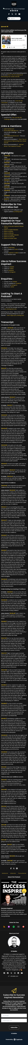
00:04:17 (4, 507)
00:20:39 (7, 173)
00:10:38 (4, 789)
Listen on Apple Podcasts (11, 230)
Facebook (11, 270)
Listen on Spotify (8, 231)
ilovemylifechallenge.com (11, 130)
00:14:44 (6, 166)
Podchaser (12, 247)
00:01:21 (4, 368)
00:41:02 (6, 187)
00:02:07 (12, 397)
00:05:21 (4, 550)
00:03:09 (4, 445)
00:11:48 (4, 840)
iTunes (16, 249)
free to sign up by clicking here (15, 315)
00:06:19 (9, 592)
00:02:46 (4, 428)
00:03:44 (10, 476)
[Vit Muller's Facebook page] (5, 973)
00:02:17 (9, 405)
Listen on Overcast (9, 236)
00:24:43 (7, 176)
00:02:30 (4, 415)
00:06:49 (12, 613)
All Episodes (13, 873)
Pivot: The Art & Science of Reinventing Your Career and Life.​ (12, 75)
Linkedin (12, 267)
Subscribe (14, 1027)
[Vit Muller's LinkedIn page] (19, 973)
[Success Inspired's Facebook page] (8, 14)
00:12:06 (9, 860)
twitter (12, 287)
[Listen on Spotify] (14, 926)
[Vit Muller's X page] (12, 973)
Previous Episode (22, 873)
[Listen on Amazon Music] (18, 926)
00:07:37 (4, 653)
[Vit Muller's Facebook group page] (8, 973)
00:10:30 (6, 163)
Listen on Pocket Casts (10, 238)
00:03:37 (12, 470)
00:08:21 (4, 685)
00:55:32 (6, 195)
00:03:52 (12, 490)
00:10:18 (4, 767)
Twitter (12, 268)
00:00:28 (7, 156)
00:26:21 (6, 180)
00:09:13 (4, 718)
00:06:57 (4, 621)
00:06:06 (4, 579)
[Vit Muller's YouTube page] (22, 973)
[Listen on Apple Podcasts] (9, 926)
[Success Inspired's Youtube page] (18, 14)
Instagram (12, 272)
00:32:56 (7, 183)
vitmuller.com (14, 976)
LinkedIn (14, 281)
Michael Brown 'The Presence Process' (14, 145)
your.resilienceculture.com (11, 136)
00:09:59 (4, 752)
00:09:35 (4, 735)
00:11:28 (4, 825)
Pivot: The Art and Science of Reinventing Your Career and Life (15, 141)
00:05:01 (4, 535)
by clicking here (17, 211)
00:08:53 (4, 703)
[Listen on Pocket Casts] (23, 926)
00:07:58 (4, 670)
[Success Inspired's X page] (11, 14)
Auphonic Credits (13, 253)
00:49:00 (7, 190)
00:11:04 (4, 806)
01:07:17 (6, 199)
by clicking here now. (11, 309)
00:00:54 (4, 348)
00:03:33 (4, 464)
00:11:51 (9, 844)
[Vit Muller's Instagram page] (15, 973)
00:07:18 (4, 638)
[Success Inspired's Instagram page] (14, 14)
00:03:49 (7, 159)
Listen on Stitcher (9, 233)
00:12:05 (12, 856)
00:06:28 (4, 600)
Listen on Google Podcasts (11, 235)
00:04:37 (4, 520)
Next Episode (5, 873)
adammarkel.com (9, 129)
